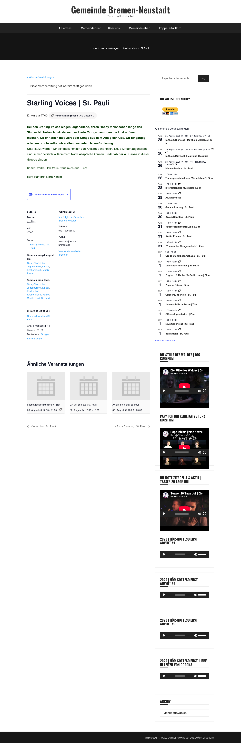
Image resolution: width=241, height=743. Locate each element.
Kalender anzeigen (165, 340)
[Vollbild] (204, 391)
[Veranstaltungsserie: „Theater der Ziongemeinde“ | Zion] (179, 242)
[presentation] (46, 386)
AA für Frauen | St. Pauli (178, 236)
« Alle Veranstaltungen (40, 77)
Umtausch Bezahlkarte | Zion (181, 304)
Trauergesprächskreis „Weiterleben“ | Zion (189, 178)
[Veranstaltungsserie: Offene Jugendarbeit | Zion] (179, 310)
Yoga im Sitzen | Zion (177, 285)
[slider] (202, 554)
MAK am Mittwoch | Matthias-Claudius (186, 155)
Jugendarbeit (34, 266)
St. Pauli (45, 298)
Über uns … (115, 28)
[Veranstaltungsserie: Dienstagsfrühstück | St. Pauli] (179, 261)
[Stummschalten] (199, 391)
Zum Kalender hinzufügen (49, 194)
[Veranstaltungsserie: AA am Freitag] (179, 193)
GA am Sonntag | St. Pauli (83, 404)
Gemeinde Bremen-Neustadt (120, 9)
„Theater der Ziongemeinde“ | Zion (184, 246)
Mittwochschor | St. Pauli (179, 168)
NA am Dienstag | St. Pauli (131, 426)
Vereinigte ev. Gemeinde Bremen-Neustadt (71, 218)
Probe (30, 273)
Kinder (45, 266)
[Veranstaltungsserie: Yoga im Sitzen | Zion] (179, 281)
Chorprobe (39, 263)
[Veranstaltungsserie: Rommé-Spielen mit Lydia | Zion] (179, 222)
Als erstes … (66, 28)
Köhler (46, 294)
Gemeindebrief (91, 28)
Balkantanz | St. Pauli (177, 333)
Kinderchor (33, 291)
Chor (29, 263)
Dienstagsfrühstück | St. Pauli (182, 265)
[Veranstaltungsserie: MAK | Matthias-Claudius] (212, 149)
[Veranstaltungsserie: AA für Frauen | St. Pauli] (179, 232)
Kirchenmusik (34, 270)
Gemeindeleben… (140, 28)
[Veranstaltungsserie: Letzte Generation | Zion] (179, 300)
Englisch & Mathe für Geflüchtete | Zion (187, 275)
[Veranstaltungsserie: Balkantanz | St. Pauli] (179, 329)
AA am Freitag (173, 197)
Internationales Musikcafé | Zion (43, 404)
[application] (184, 380)
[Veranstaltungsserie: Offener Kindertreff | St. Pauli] (179, 290)
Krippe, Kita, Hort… (170, 28)
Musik (46, 270)
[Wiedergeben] (164, 391)
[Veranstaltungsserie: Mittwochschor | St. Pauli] (172, 164)
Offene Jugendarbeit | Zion (180, 314)
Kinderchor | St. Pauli (43, 426)
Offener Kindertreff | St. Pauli (181, 294)
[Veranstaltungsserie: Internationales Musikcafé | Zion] (61, 409)
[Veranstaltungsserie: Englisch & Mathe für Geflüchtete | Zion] (179, 271)
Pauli (37, 298)
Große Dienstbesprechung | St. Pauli (185, 255)
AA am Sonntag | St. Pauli (125, 404)
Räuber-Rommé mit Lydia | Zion (183, 226)
